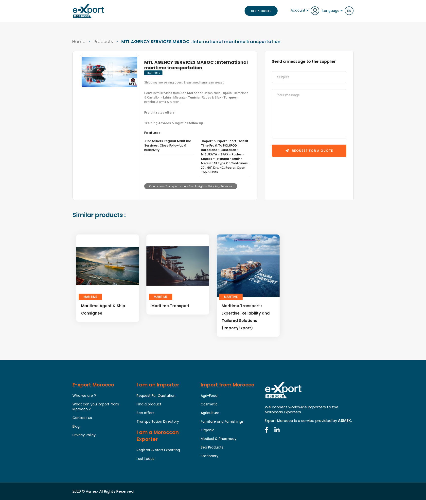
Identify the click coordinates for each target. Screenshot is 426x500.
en (349, 11)
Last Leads (145, 458)
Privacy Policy (84, 435)
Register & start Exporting (158, 450)
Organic (207, 430)
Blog (76, 426)
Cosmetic (209, 404)
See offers (145, 412)
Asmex (92, 491)
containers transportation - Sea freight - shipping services (190, 186)
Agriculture (210, 412)
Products (103, 41)
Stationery (209, 455)
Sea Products (212, 447)
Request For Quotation (156, 395)
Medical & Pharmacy (218, 438)
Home (78, 41)
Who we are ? (84, 395)
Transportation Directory (158, 421)
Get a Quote (261, 11)
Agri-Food (209, 395)
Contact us (82, 417)
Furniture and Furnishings (222, 421)
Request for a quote (312, 150)
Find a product (149, 404)
